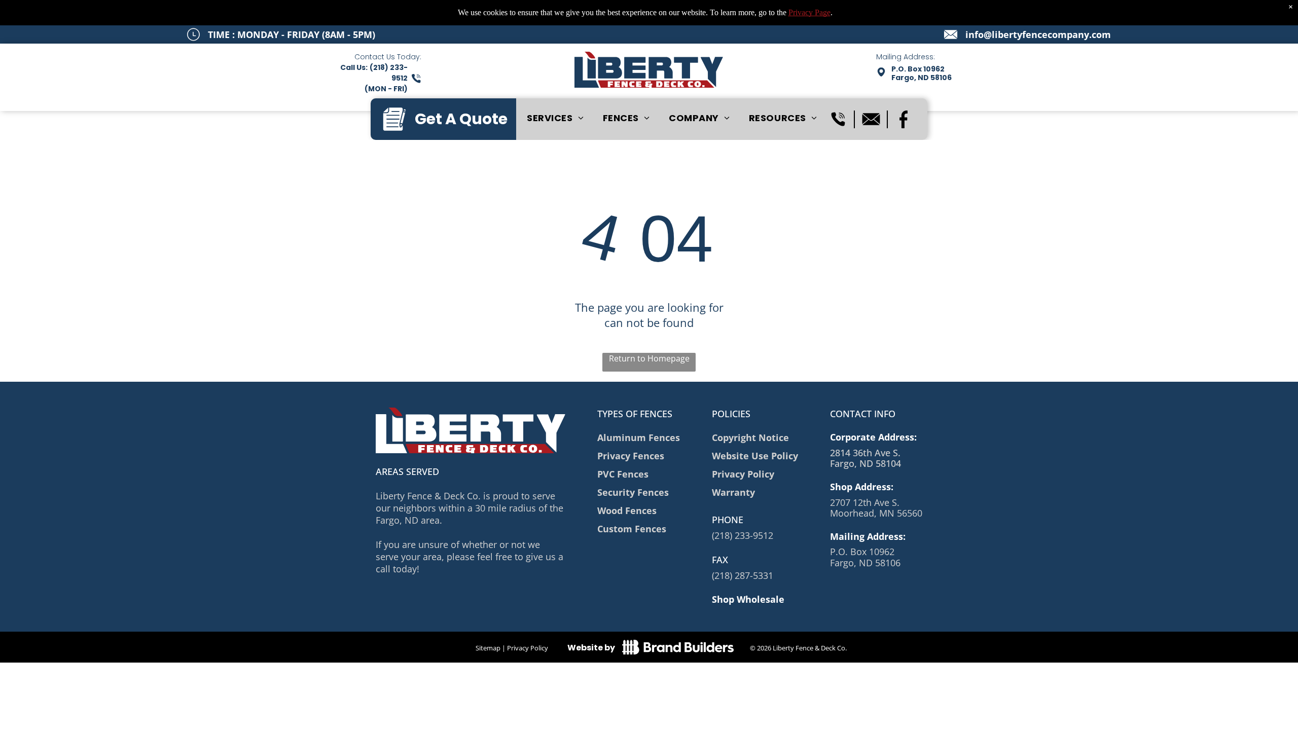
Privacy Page (809, 12)
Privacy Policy (527, 647)
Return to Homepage (649, 358)
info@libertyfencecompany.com (1038, 34)
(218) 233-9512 (742, 535)
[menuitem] (555, 117)
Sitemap (488, 647)
